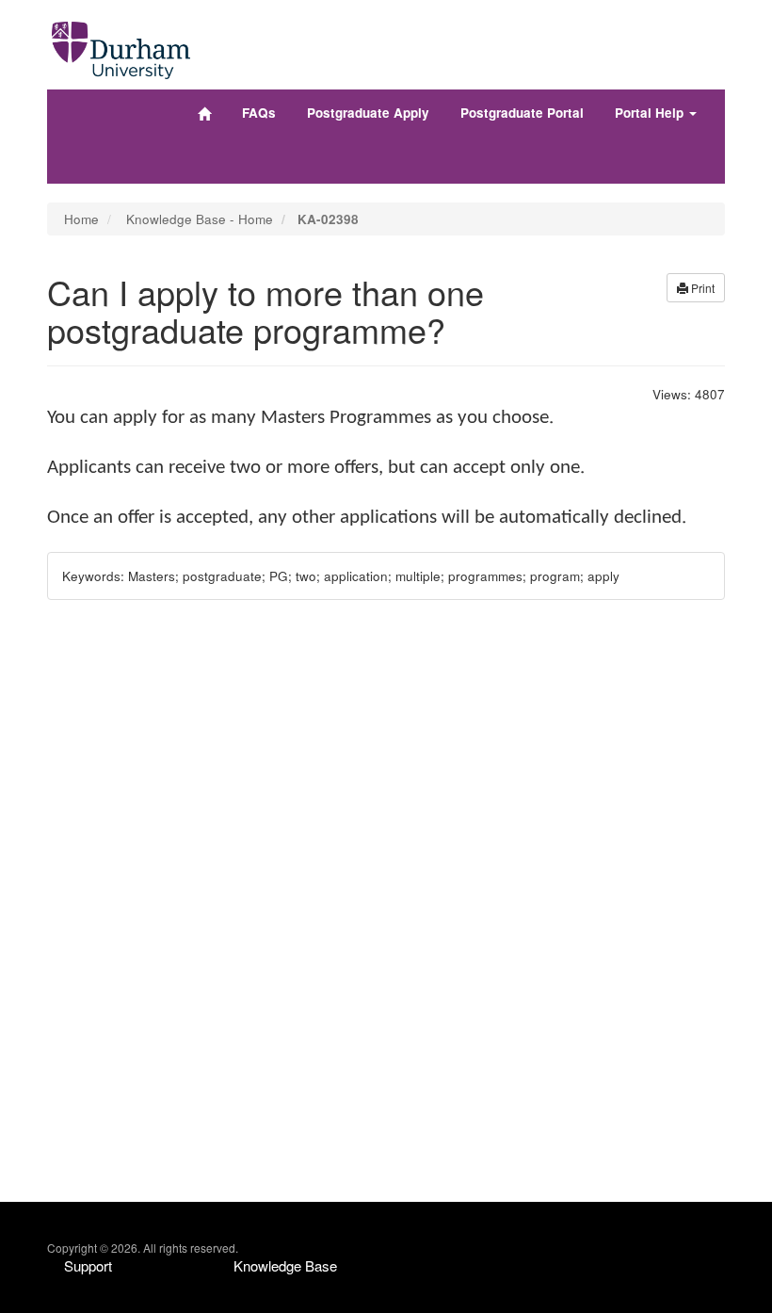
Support (88, 1265)
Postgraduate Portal (522, 113)
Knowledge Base (285, 1265)
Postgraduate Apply (368, 113)
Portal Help (651, 113)
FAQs (259, 113)
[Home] (204, 113)
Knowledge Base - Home (199, 219)
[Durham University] (121, 45)
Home (81, 219)
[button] (696, 287)
